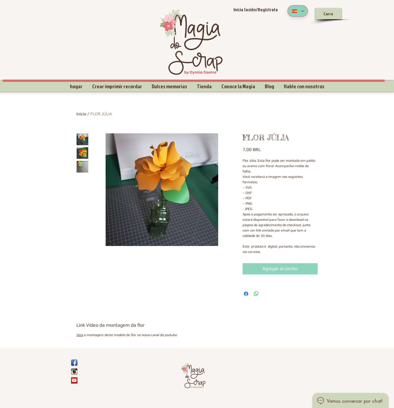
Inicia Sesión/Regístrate (255, 9)
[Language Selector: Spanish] (297, 11)
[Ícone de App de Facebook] (74, 362)
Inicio (81, 113)
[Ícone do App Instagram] (74, 371)
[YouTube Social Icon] (74, 380)
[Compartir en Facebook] (246, 294)
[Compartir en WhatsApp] (256, 294)
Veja (79, 335)
